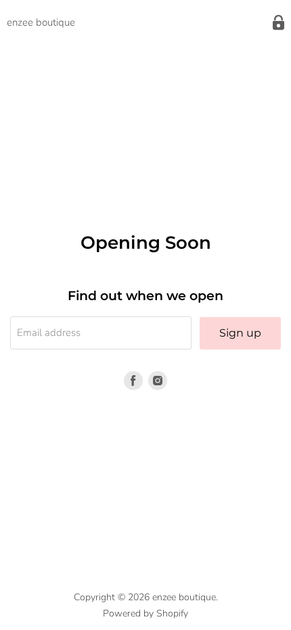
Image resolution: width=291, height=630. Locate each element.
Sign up (240, 332)
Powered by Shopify (145, 613)
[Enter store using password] (278, 22)
